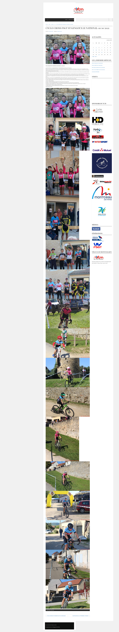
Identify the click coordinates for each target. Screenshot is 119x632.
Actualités (82, 19)
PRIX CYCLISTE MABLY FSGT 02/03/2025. (98, 69)
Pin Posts (91, 19)
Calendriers (87, 19)
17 (110, 50)
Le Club (66, 19)
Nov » (96, 56)
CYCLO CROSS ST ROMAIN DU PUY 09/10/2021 (56, 615)
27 (99, 54)
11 (93, 50)
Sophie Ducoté (59, 31)
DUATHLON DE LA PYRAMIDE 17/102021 (80, 615)
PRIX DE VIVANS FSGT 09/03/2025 (97, 63)
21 (101, 52)
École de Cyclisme (71, 19)
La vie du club (77, 19)
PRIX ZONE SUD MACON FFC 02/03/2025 (98, 67)
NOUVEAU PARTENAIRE (95, 71)
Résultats (52, 610)
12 (96, 50)
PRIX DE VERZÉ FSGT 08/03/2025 (97, 65)
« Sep (93, 56)
